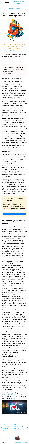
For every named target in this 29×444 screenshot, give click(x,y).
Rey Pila (13, 398)
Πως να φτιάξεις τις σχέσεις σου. (14, 8)
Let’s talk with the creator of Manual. (21, 442)
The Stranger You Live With (13, 394)
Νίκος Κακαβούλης (14, 50)
